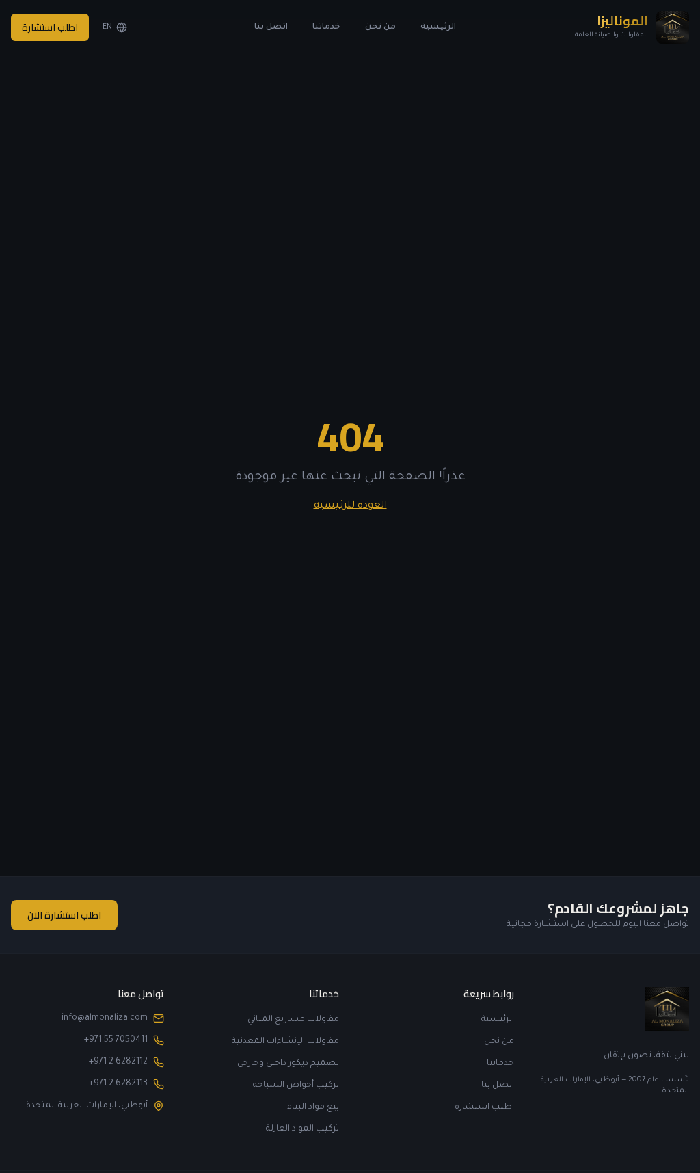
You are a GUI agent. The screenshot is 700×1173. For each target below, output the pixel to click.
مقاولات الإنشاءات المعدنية (285, 1041)
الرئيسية (438, 27)
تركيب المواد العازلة (302, 1129)
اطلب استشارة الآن (64, 915)
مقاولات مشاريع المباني (293, 1020)
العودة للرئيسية (350, 506)
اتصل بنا (271, 27)
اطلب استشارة (50, 27)
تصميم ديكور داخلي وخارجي (288, 1063)
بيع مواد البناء (313, 1107)
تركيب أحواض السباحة (296, 1085)
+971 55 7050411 (116, 1040)
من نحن (380, 27)
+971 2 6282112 (118, 1062)
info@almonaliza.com (105, 1018)
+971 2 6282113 (118, 1084)
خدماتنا (326, 27)
